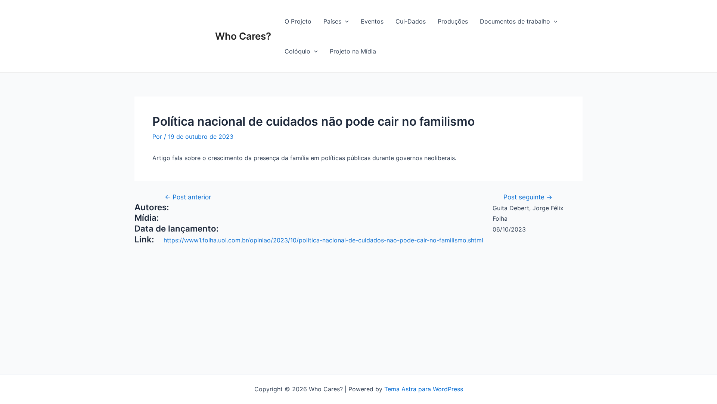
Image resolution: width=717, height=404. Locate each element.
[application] (345, 21)
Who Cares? (243, 36)
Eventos (372, 21)
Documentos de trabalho (515, 21)
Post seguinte (527, 197)
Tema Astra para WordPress (423, 389)
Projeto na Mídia (353, 51)
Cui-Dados (410, 21)
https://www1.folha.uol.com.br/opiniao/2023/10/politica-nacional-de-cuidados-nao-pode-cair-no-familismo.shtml (323, 240)
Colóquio (297, 51)
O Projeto (298, 21)
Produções (453, 21)
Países (332, 21)
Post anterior (188, 197)
